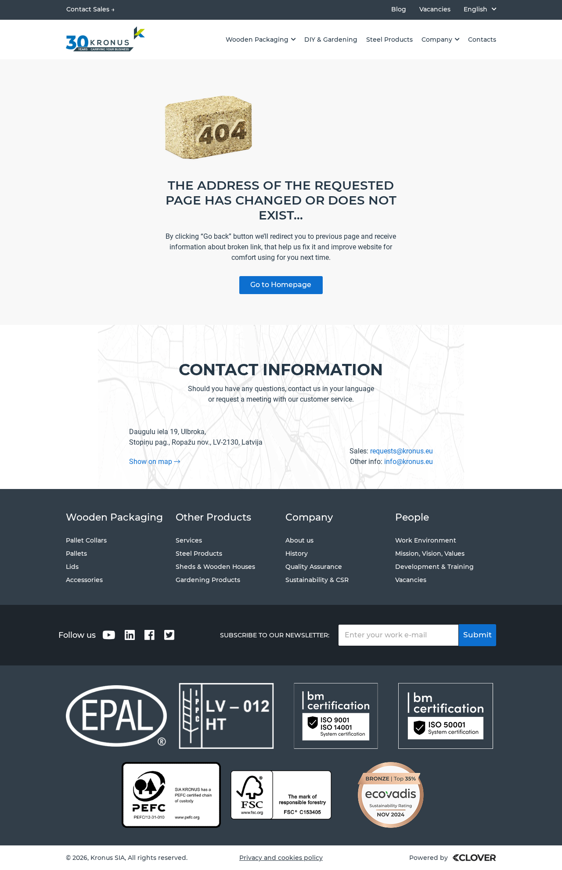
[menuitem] (480, 9)
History (296, 553)
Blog (398, 9)
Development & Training (434, 567)
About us (299, 540)
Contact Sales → (90, 9)
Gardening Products (208, 580)
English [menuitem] (475, 9)
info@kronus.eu (408, 461)
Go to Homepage (280, 284)
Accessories (84, 580)
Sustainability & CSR (317, 580)
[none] (480, 9)
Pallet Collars (86, 540)
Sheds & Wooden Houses (215, 567)
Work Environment (425, 540)
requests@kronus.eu (401, 451)
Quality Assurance (313, 567)
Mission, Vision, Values (430, 553)
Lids (72, 567)
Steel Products (199, 553)
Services (189, 540)
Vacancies (434, 9)
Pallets (76, 553)
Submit (477, 634)
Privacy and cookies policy (281, 858)
